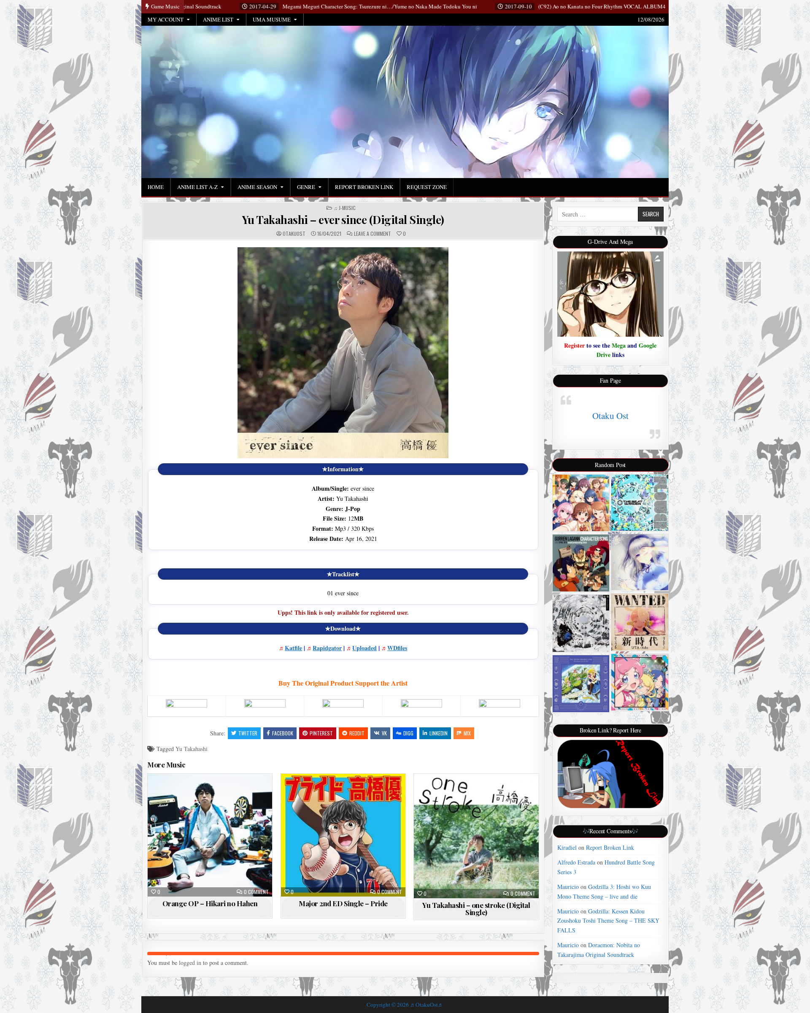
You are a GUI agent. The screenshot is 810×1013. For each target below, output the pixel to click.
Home (156, 187)
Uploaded (364, 647)
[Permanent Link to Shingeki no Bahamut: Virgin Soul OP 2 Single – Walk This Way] (639, 503)
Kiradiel (567, 847)
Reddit (356, 733)
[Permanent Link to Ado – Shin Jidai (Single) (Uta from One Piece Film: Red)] (639, 622)
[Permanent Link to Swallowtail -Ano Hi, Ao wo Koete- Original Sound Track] (639, 562)
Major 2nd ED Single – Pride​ (343, 903)
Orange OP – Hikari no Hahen (210, 903)
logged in (190, 963)
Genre (306, 187)
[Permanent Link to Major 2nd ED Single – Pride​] (343, 835)
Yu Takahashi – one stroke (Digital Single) (476, 908)
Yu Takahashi (192, 749)
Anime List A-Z (197, 187)
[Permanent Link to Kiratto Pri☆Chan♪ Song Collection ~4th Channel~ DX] (639, 682)
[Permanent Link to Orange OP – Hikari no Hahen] (210, 835)
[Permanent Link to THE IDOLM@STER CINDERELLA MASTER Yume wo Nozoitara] (581, 503)
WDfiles (397, 647)
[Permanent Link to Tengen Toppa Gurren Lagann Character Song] (581, 563)
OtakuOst (294, 233)
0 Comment (256, 891)
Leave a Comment (372, 233)
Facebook (282, 733)
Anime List (218, 19)
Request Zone (427, 187)
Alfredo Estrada (576, 862)
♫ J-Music (345, 208)
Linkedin (438, 733)
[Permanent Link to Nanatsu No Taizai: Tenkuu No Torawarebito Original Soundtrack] (581, 683)
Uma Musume (272, 19)
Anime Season (257, 187)
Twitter (247, 733)
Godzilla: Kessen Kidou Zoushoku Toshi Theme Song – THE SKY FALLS (608, 920)
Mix (467, 733)
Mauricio (568, 887)
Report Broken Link (364, 187)
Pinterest (321, 733)
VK (384, 733)
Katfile (293, 647)
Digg (408, 733)
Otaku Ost (610, 415)
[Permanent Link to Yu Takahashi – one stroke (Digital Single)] (476, 836)
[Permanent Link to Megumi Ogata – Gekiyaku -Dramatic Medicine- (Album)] (581, 623)
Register (574, 345)
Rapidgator (327, 647)
